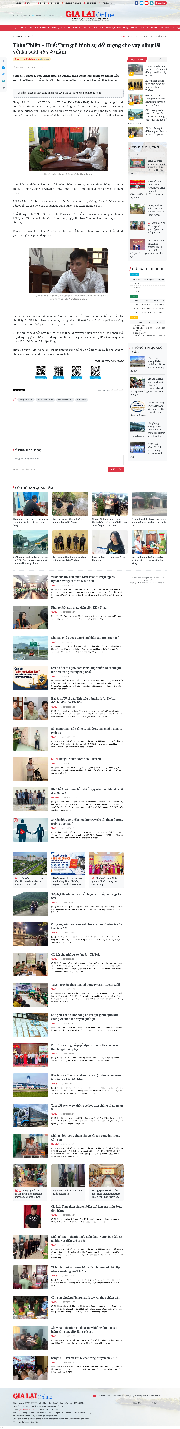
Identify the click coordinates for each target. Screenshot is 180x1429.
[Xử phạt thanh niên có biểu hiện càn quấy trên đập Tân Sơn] (30, 904)
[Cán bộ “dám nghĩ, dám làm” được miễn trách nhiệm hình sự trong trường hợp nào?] (30, 678)
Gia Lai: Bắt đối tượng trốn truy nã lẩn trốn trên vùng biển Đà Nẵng (155, 100)
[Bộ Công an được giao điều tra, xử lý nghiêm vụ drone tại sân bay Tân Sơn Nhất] (30, 1085)
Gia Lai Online (32, 1395)
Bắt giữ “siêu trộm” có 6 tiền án (80, 759)
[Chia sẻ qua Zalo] (3, 67)
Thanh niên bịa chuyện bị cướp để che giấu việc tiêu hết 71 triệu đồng (30, 522)
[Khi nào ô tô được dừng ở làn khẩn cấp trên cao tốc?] (30, 648)
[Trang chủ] (16, 28)
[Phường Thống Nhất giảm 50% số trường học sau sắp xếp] (106, 863)
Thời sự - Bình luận (61, 28)
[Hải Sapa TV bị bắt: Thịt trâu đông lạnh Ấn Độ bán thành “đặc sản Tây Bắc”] (30, 708)
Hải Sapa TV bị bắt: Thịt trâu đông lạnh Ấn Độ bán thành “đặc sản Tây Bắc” (83, 700)
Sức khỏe (98, 28)
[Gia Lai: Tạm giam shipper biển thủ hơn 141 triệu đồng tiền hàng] (30, 1216)
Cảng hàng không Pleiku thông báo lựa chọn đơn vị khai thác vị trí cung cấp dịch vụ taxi (147, 429)
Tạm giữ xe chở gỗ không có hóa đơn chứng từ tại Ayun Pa (87, 1107)
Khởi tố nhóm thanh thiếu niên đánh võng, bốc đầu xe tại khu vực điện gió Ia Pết (86, 1238)
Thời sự (23, 28)
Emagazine (91, 3)
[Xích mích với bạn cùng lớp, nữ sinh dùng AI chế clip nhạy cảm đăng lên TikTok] (30, 1277)
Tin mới (158, 59)
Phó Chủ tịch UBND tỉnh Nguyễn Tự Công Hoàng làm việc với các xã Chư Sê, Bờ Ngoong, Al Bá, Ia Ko (147, 189)
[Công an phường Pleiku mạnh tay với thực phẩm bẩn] (30, 1307)
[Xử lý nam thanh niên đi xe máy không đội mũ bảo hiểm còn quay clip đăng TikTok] (30, 1338)
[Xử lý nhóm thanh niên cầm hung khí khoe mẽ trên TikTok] (135, 84)
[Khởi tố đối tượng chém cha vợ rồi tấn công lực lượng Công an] (30, 1146)
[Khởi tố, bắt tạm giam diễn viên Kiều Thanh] (30, 617)
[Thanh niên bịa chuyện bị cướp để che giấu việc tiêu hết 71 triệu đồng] (30, 504)
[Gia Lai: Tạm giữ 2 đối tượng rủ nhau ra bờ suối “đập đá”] (135, 132)
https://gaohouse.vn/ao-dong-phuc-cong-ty (147, 583)
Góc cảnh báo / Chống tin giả (155, 36)
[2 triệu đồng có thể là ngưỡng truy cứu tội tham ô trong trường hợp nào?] (30, 830)
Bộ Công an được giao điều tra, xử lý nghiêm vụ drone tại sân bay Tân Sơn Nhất (86, 1077)
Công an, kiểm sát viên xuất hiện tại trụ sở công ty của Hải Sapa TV (86, 926)
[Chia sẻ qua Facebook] (3, 61)
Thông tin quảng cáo (147, 350)
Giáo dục (87, 28)
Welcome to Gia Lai (72, 3)
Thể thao (164, 28)
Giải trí (144, 28)
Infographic (106, 3)
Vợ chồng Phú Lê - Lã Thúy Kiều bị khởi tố (67, 1192)
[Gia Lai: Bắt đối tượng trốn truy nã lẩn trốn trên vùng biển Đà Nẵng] (135, 99)
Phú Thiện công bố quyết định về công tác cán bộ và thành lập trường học (84, 1047)
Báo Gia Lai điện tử (90, 15)
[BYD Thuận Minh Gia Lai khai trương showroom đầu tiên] (137, 447)
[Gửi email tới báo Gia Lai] (152, 3)
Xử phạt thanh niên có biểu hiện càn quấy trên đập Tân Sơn (87, 896)
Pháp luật (18, 36)
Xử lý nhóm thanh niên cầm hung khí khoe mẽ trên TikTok (155, 85)
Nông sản (134, 275)
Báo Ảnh (30, 3)
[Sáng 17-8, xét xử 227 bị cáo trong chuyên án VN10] (30, 1368)
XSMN (162, 578)
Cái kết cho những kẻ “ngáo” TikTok (75, 954)
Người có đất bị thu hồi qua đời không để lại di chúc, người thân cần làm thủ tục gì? (67, 881)
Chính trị (44, 28)
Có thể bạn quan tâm (34, 488)
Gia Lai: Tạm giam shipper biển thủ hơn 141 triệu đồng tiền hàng (86, 1208)
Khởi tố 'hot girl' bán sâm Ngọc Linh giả (108, 558)
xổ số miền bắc (135, 578)
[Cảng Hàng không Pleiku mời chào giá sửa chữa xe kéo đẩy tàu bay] (137, 361)
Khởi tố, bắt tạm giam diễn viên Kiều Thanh (79, 607)
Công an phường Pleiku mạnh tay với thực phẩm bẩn (85, 1297)
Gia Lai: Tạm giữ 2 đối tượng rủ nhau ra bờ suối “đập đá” (156, 131)
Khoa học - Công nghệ (117, 28)
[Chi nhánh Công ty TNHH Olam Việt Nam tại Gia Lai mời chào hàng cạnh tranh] (137, 406)
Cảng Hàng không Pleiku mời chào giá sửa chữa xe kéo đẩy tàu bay (147, 364)
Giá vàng (134, 318)
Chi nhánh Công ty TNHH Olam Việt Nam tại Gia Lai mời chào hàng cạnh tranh (147, 409)
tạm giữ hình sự (26, 399)
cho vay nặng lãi (65, 399)
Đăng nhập (160, 3)
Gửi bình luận (115, 469)
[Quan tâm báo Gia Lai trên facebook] (136, 3)
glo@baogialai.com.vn (28, 1409)
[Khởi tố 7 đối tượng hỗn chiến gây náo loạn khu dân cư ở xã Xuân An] (30, 799)
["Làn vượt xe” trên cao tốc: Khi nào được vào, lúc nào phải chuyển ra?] (30, 863)
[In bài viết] (3, 87)
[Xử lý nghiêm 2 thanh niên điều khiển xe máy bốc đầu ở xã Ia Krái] (30, 1175)
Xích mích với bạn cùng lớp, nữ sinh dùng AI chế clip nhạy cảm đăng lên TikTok (85, 1269)
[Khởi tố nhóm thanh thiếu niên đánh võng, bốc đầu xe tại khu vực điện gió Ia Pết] (30, 1247)
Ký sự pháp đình (134, 36)
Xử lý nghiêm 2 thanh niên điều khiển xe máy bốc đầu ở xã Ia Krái (28, 1193)
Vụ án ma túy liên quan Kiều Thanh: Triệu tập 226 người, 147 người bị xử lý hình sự (83, 579)
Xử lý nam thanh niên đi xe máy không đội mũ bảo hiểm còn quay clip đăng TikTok (84, 1329)
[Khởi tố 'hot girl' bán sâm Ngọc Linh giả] (110, 542)
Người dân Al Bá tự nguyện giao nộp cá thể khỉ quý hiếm (156, 228)
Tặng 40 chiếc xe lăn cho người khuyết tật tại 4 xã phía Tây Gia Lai (147, 167)
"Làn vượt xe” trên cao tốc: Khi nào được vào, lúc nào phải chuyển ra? (29, 881)
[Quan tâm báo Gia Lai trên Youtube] (147, 3)
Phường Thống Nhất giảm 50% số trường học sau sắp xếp (104, 881)
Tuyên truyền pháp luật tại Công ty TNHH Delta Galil (85, 984)
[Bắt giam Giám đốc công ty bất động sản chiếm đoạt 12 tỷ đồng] (30, 739)
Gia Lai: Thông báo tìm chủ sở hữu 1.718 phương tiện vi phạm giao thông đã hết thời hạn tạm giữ (147, 386)
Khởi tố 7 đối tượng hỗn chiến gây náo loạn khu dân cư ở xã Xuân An (87, 791)
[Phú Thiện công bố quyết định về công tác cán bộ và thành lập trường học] (30, 1055)
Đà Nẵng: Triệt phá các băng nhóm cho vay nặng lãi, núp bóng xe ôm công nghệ (59, 92)
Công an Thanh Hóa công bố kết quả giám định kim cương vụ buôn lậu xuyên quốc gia (85, 1017)
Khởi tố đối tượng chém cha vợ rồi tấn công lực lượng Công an (85, 1137)
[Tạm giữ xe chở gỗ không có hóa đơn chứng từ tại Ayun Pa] (30, 1115)
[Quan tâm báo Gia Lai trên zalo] (141, 3)
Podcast (55, 3)
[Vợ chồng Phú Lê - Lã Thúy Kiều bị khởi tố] (68, 1175)
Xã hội (154, 28)
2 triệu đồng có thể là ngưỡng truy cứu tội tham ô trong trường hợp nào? (87, 821)
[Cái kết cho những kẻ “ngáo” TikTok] (30, 964)
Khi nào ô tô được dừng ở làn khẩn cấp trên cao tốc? (85, 637)
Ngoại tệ (134, 296)
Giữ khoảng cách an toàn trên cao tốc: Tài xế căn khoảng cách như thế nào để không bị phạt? (147, 116)
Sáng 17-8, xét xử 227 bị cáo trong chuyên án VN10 (84, 1358)
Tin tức (30, 36)
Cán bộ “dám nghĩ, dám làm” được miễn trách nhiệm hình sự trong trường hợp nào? (86, 670)
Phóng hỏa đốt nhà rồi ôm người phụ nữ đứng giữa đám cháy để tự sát (156, 71)
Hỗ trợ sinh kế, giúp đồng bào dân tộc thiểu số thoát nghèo (156, 210)
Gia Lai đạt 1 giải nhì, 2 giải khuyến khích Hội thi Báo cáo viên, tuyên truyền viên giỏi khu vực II (147, 248)
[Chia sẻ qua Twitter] (3, 74)
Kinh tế (76, 28)
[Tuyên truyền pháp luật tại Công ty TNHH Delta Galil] (30, 995)
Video (18, 3)
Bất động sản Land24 (150, 578)
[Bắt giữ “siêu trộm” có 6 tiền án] (30, 769)
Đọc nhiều (137, 59)
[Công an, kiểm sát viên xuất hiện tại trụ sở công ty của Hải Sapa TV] (30, 934)
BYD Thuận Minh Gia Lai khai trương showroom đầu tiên (146, 450)
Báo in (42, 3)
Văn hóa (135, 28)
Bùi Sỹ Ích (81, 399)
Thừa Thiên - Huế (45, 399)
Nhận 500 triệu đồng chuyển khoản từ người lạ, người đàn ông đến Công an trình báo (109, 522)
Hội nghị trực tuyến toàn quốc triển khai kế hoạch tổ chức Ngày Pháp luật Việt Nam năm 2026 (105, 1193)
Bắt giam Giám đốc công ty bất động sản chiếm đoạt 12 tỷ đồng (86, 730)
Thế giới (34, 28)
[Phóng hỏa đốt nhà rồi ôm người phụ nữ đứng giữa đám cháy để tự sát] (135, 69)
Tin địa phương (145, 147)
